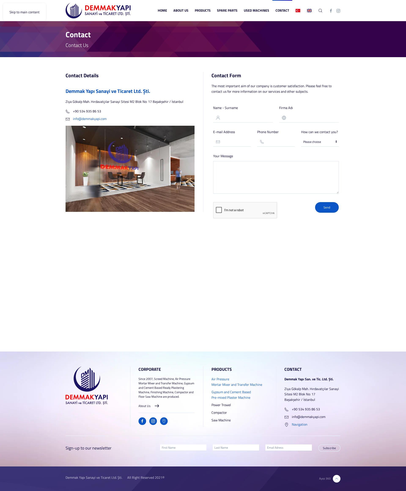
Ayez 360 (325, 478)
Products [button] (203, 10)
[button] (320, 10)
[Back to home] (98, 10)
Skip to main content (25, 12)
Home (162, 10)
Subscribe (329, 448)
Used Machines (256, 10)
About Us (180, 10)
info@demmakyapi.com (90, 118)
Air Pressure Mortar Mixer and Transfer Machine (236, 382)
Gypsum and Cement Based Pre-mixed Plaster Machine (231, 394)
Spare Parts (227, 10)
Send (327, 207)
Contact (282, 10)
